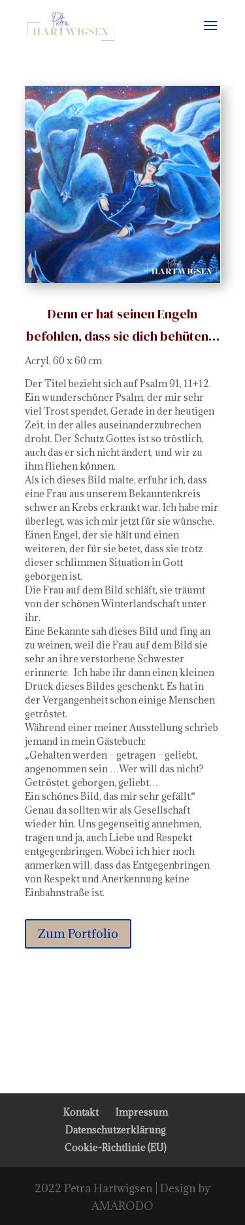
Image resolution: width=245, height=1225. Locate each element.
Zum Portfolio (78, 933)
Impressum (142, 1112)
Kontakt (81, 1112)
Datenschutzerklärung (115, 1129)
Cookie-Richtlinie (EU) (116, 1147)
